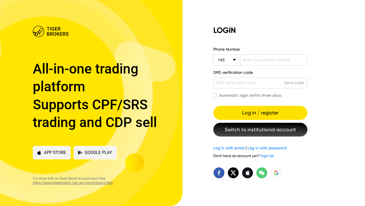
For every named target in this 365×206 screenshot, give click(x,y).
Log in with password (267, 148)
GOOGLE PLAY (98, 152)
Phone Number (226, 49)
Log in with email (228, 148)
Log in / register (260, 113)
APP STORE (55, 152)
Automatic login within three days (250, 95)
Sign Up (267, 156)
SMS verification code (233, 72)
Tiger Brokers (98, 31)
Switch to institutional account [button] (260, 129)
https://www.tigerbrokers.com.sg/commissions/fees (73, 183)
